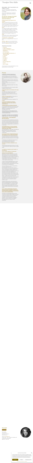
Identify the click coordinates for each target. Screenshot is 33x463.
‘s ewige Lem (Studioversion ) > (7, 48)
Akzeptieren (15, 459)
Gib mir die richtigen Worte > (7, 61)
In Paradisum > (5, 59)
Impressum (25, 461)
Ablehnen (21, 459)
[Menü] (30, 3)
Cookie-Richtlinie (19, 461)
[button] (31, 452)
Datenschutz (22, 461)
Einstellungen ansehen (28, 459)
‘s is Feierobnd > (5, 55)
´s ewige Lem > (5, 60)
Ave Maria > (4, 56)
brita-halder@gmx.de (7, 436)
